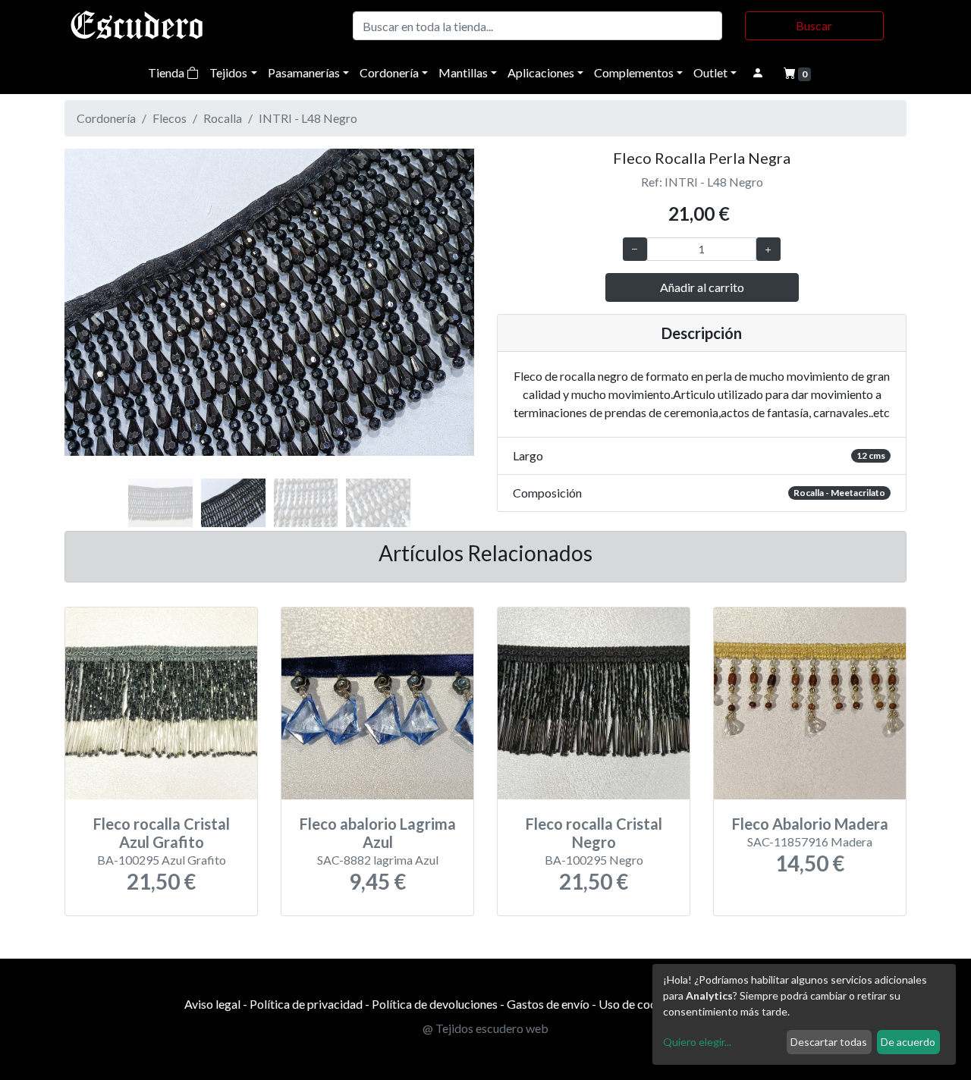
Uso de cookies (638, 1004)
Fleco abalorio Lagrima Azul (378, 833)
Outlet (710, 72)
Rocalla (222, 118)
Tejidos (228, 72)
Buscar (814, 25)
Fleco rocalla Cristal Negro (594, 833)
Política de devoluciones (435, 1004)
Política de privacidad (306, 1004)
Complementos (634, 72)
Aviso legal (212, 1004)
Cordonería (389, 72)
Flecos (169, 118)
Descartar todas (828, 1041)
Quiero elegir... (697, 1041)
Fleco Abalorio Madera (810, 824)
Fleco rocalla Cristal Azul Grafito (161, 833)
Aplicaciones (540, 72)
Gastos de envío (548, 1004)
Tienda (167, 72)
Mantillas (463, 72)
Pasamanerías (304, 72)
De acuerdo (908, 1041)
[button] (95, 318)
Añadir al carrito (702, 287)
